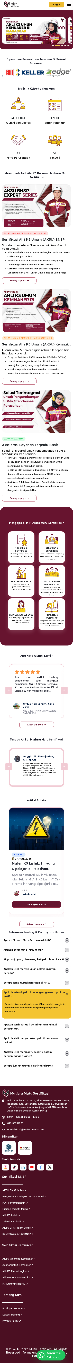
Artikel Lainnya (35, 924)
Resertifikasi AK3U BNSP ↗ (18, 1234)
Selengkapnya (18, 280)
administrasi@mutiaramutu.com (25, 1129)
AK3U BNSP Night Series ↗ (17, 1227)
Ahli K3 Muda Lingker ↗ (16, 1271)
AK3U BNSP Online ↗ (14, 1190)
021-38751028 (15, 1123)
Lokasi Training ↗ (12, 1314)
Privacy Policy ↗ (11, 1320)
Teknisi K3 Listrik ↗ (13, 1221)
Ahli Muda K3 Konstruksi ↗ (17, 1277)
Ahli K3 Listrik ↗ (11, 1215)
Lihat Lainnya (35, 724)
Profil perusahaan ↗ (13, 1308)
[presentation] (8, 690)
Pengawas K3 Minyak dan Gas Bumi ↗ (24, 1196)
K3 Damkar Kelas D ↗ (15, 1283)
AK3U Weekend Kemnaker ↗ (18, 1258)
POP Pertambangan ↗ (15, 1202)
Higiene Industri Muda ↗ (16, 1209)
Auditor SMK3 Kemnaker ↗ (17, 1264)
